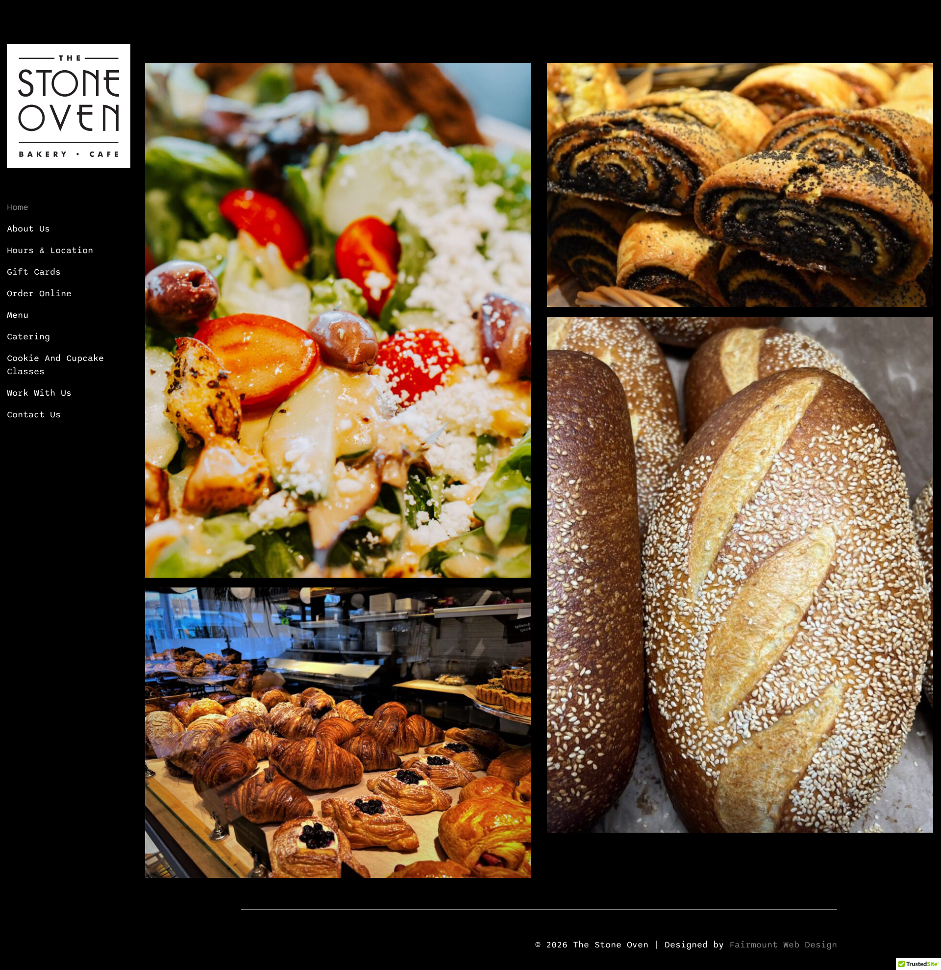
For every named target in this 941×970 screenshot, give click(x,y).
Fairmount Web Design (783, 945)
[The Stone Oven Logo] (68, 59)
